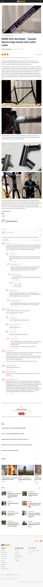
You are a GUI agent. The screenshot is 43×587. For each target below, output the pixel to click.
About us (16, 550)
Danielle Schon (9, 49)
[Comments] (36, 54)
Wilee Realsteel (9, 371)
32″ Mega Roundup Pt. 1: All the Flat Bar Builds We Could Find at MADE (13, 428)
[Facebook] (30, 551)
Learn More (32, 57)
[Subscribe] (30, 553)
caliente (16, 265)
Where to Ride (3, 562)
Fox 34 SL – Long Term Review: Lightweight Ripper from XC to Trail (13, 433)
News (33, 491)
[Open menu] (2, 1)
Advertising (17, 560)
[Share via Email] (7, 54)
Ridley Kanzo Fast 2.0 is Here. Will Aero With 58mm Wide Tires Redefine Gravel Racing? (14, 495)
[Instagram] (37, 551)
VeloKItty (15, 318)
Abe (16, 340)
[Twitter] (33, 551)
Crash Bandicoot (19, 275)
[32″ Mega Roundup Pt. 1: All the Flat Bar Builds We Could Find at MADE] (9, 470)
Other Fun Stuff (4, 556)
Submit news (17, 554)
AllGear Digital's (9, 574)
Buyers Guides (10, 501)
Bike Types (3, 550)
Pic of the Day (3, 558)
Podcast (16, 558)
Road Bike (3, 566)
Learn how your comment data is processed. (28, 237)
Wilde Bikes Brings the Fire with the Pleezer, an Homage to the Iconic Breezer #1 (15, 439)
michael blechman (9, 379)
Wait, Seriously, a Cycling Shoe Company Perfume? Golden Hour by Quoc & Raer (34, 514)
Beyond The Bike (31, 511)
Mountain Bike (3, 564)
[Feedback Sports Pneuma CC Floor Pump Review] (4, 513)
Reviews (2, 560)
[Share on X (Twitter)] (5, 54)
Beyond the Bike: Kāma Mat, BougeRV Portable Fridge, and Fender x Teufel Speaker (13, 524)
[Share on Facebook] (2, 54)
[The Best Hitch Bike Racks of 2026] (4, 503)
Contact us (17, 552)
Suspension (20, 476)
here (24, 208)
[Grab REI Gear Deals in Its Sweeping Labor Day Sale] (24, 493)
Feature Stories (4, 554)
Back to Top (37, 540)
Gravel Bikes (10, 491)
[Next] (35, 459)
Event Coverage (4, 552)
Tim (14, 255)
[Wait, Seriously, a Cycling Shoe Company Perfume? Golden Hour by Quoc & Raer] (24, 513)
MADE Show (4, 476)
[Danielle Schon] (4, 221)
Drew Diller (8, 350)
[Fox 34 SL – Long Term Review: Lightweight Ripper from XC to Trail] (26, 470)
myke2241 (19, 284)
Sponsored (30, 491)
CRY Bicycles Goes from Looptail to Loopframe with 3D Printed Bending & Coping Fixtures (17, 444)
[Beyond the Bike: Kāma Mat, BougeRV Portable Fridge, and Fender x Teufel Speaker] (4, 523)
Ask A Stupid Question (19, 556)
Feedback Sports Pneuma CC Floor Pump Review (10, 450)
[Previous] (33, 459)
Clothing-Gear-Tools (11, 511)
